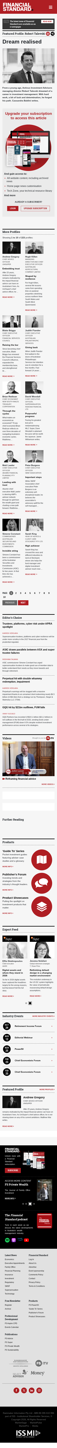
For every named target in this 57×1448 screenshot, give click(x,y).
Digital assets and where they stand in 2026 (12, 973)
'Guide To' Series (13, 851)
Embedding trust (11, 268)
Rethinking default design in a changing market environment (41, 973)
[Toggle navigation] (50, 7)
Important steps (33, 477)
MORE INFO (7, 866)
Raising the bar (10, 345)
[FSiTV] (50, 738)
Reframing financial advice (20, 779)
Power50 (19, 1049)
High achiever (32, 546)
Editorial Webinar (24, 1037)
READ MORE (7, 297)
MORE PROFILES (46, 1089)
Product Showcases (15, 897)
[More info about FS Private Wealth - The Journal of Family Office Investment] (44, 1190)
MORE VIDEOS (47, 784)
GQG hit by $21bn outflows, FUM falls (23, 707)
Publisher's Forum (14, 874)
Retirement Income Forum (28, 1026)
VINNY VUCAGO (8, 714)
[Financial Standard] (18, 7)
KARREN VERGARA (10, 633)
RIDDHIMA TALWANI (10, 659)
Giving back (31, 347)
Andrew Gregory (34, 1097)
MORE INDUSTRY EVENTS (42, 1016)
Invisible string (10, 551)
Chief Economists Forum (27, 1060)
